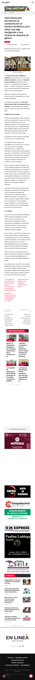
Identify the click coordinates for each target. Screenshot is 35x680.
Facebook (24, 674)
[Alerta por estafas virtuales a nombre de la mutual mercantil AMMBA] (27, 619)
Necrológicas (25, 665)
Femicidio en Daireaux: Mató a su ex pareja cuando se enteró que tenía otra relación (10, 297)
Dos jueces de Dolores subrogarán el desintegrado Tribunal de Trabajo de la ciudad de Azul (8, 319)
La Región (7, 41)
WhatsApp (16, 674)
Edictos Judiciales (18, 663)
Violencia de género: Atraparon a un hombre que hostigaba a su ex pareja (23, 283)
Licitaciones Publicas (12, 665)
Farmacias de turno (17, 660)
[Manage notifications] (4, 676)
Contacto (10, 658)
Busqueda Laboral (22, 658)
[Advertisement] (17, 408)
